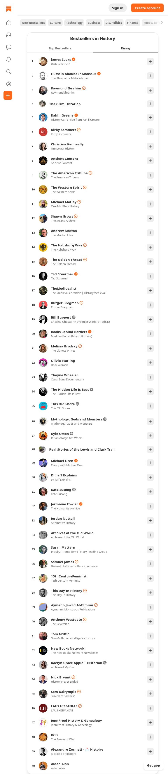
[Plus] (150, 61)
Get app (153, 765)
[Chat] (9, 47)
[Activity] (9, 59)
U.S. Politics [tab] (113, 23)
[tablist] (92, 22)
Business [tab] (94, 23)
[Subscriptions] (9, 35)
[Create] (8, 95)
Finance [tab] (132, 23)
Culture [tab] (55, 23)
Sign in (117, 8)
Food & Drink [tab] (153, 23)
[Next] (161, 22)
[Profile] (9, 84)
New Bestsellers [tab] (33, 23)
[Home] (9, 8)
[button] (9, 22)
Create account (147, 8)
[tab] (60, 48)
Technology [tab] (74, 23)
